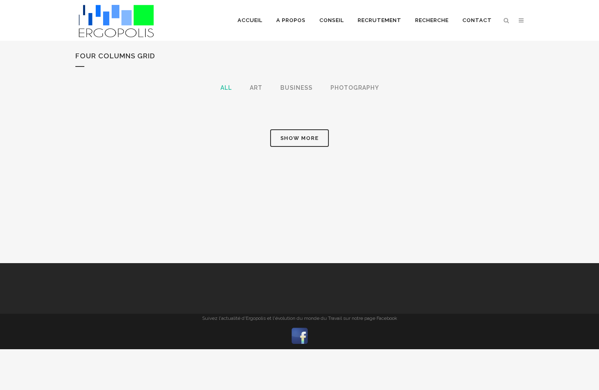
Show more (299, 138)
